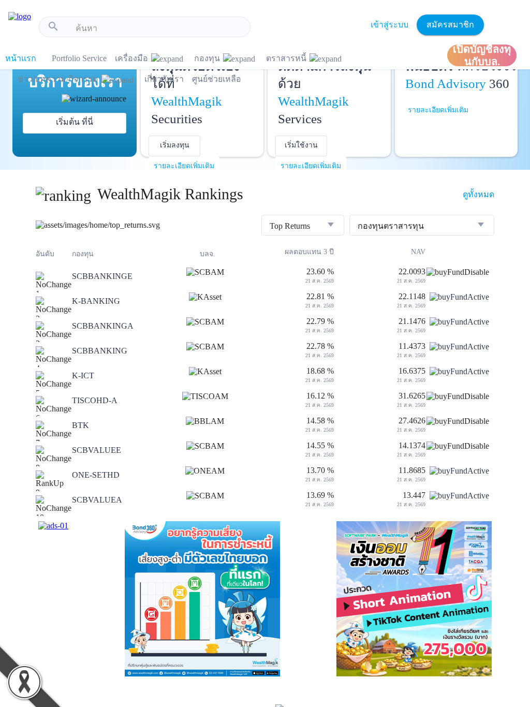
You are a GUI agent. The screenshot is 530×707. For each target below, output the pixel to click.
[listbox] (303, 226)
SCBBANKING (99, 350)
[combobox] (159, 28)
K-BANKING (96, 301)
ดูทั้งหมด (478, 194)
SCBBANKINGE (102, 276)
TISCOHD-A (94, 400)
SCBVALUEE (96, 450)
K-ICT (83, 375)
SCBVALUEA (97, 499)
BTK (80, 425)
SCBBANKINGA (103, 325)
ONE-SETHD (96, 474)
